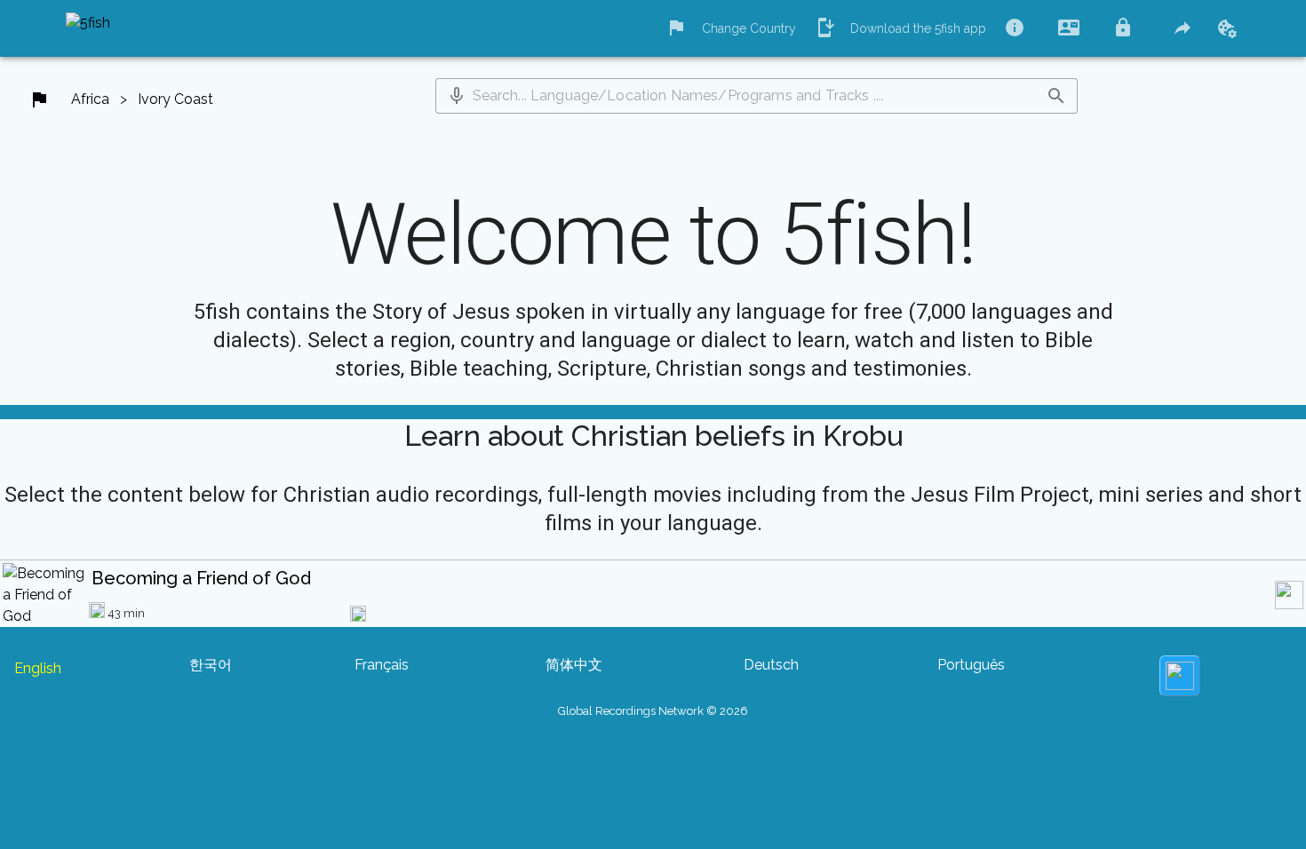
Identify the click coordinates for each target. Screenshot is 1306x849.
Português (971, 664)
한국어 (210, 664)
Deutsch (771, 664)
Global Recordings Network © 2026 (653, 711)
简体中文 (573, 664)
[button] (456, 96)
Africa (90, 99)
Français (381, 664)
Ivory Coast (175, 99)
